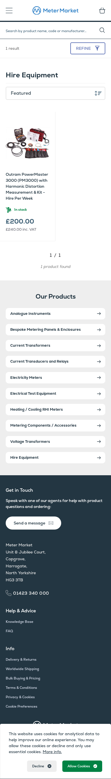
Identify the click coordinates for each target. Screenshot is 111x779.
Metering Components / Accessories (43, 425)
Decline (38, 766)
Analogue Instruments (30, 313)
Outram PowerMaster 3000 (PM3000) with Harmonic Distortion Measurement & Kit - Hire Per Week (27, 186)
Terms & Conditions (21, 687)
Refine (83, 48)
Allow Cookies (78, 766)
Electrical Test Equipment (33, 393)
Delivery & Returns (21, 659)
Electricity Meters (26, 377)
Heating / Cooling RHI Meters (36, 409)
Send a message (29, 523)
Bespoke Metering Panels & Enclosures (45, 329)
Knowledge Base (19, 621)
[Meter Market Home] (55, 10)
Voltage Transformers (30, 441)
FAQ (9, 631)
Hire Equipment (24, 457)
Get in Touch (19, 490)
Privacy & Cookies (20, 697)
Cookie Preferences (21, 706)
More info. (52, 751)
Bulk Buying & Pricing (23, 678)
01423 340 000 (31, 593)
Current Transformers (30, 345)
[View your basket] (100, 10)
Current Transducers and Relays (39, 361)
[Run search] (105, 30)
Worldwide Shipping (22, 669)
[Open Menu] (11, 10)
